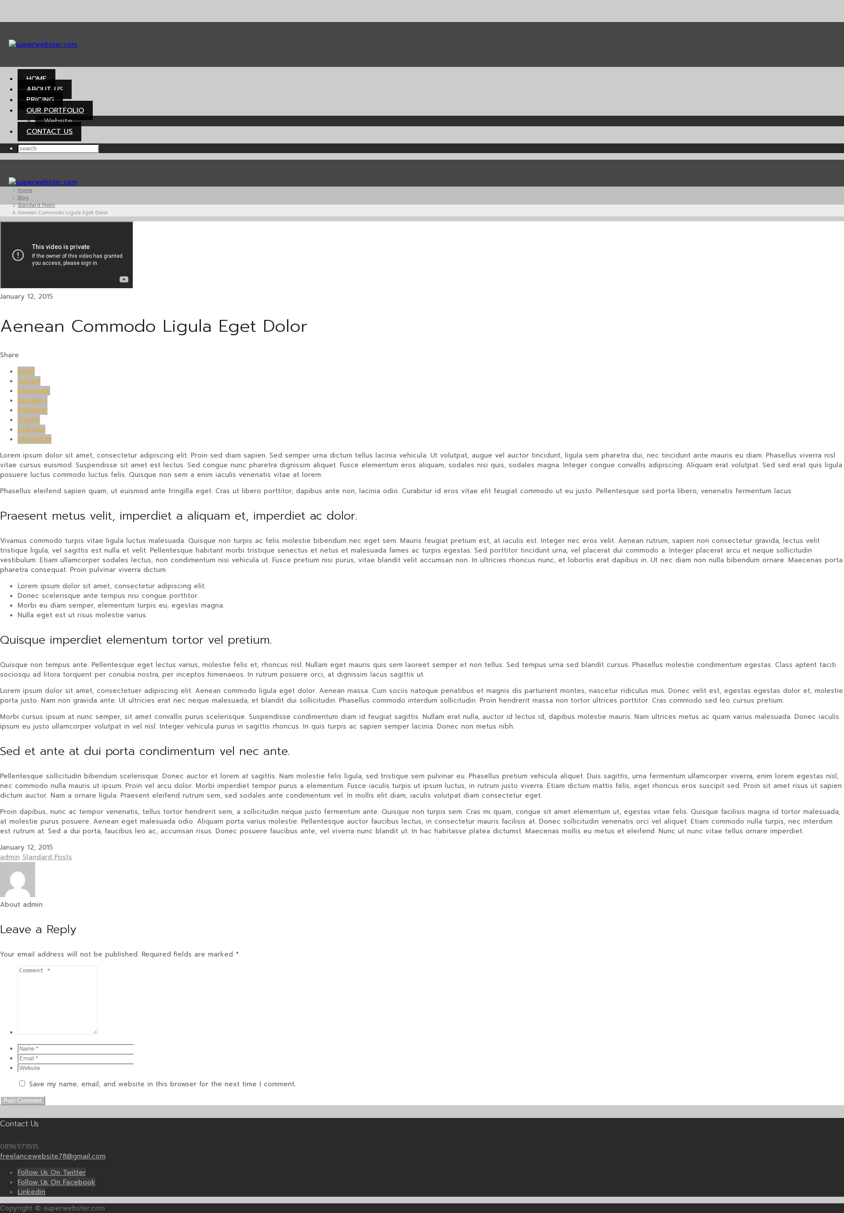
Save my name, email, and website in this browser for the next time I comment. (162, 1084)
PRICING (40, 100)
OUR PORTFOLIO (55, 110)
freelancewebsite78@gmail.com (53, 1156)
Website (58, 121)
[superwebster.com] (43, 44)
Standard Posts (47, 857)
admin (10, 857)
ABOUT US (44, 89)
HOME (36, 78)
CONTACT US (49, 131)
